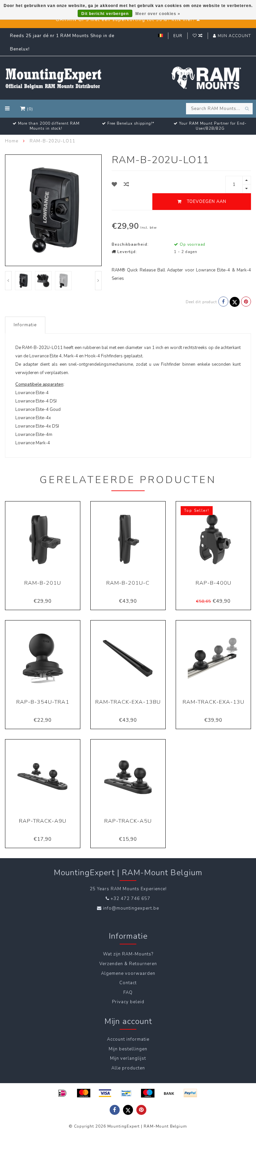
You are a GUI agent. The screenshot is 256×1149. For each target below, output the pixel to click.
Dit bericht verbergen (105, 13)
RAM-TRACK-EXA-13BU (128, 702)
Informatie (25, 325)
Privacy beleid (128, 1002)
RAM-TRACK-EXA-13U (213, 702)
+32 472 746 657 (130, 899)
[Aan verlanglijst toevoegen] (114, 184)
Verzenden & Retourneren (128, 964)
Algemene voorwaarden (128, 973)
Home (11, 141)
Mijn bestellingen (128, 1049)
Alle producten (128, 1068)
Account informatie (128, 1039)
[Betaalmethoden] (62, 1093)
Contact (128, 983)
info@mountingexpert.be (131, 908)
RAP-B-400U (213, 583)
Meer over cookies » (157, 13)
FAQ (128, 993)
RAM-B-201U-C (128, 583)
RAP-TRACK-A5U (128, 821)
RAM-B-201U (42, 583)
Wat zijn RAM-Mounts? (128, 954)
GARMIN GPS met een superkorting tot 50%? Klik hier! (125, 20)
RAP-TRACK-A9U (42, 821)
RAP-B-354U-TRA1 (42, 702)
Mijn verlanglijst (128, 1058)
